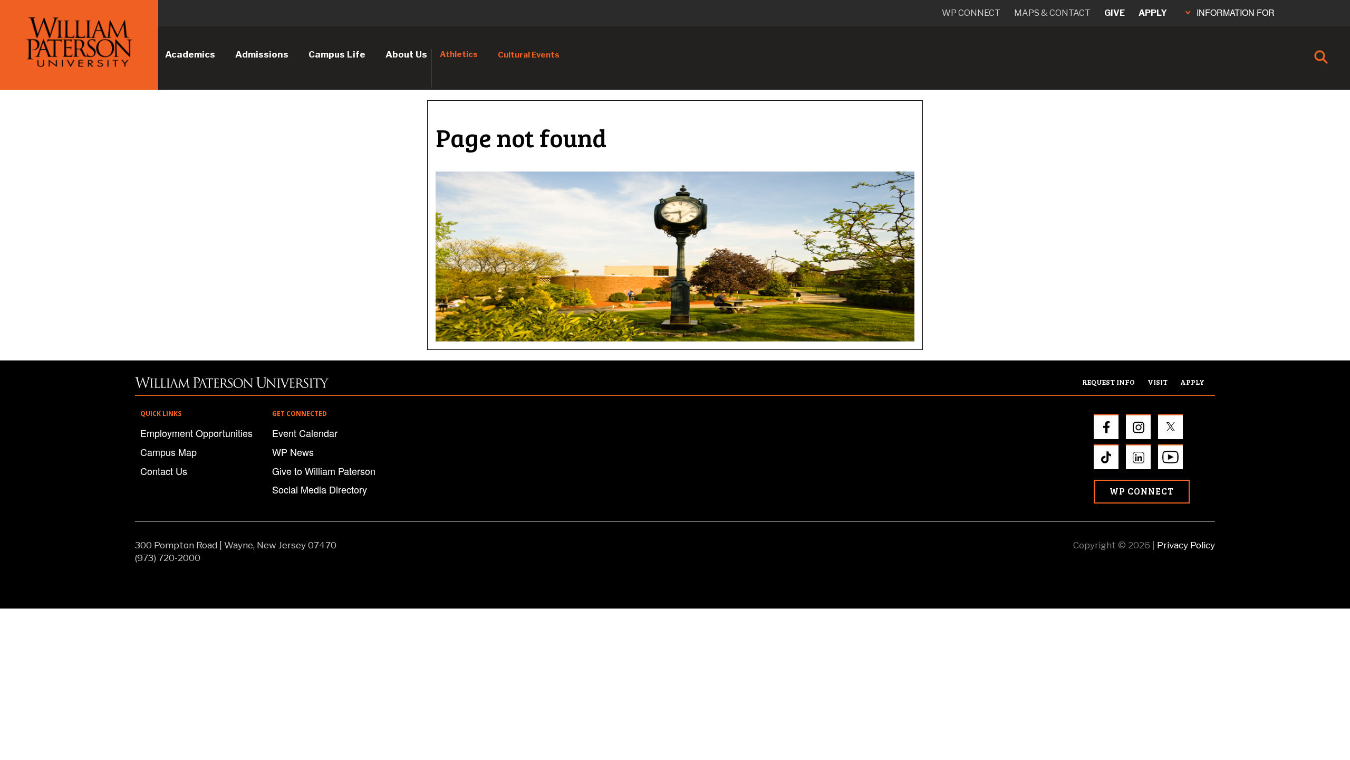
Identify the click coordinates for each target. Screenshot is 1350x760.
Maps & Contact (1052, 13)
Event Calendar (305, 433)
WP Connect (1142, 491)
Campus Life (336, 54)
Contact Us (163, 471)
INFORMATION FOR (1236, 12)
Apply (1153, 13)
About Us (406, 54)
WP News (293, 452)
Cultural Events (529, 55)
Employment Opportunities (196, 433)
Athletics (459, 54)
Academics (190, 54)
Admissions (261, 54)
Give (1114, 13)
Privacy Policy (1186, 545)
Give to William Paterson (323, 471)
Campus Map (168, 452)
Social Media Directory (319, 489)
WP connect (971, 13)
